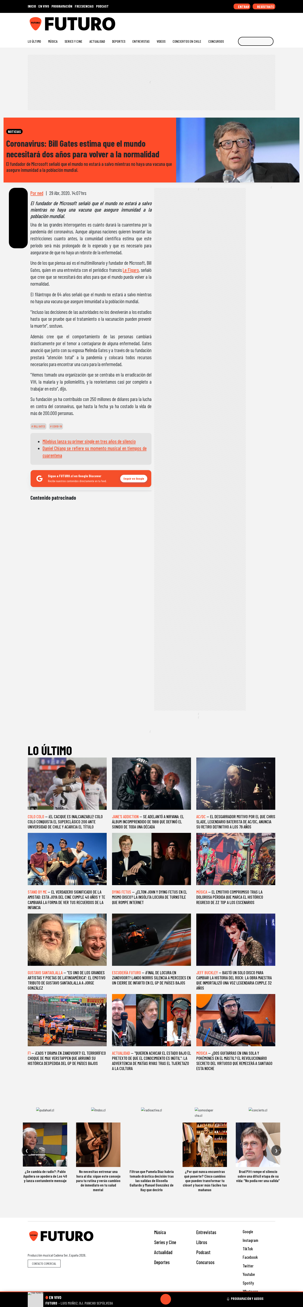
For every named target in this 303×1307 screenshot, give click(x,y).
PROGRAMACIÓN (61, 6)
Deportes (118, 41)
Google (247, 1231)
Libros (201, 1242)
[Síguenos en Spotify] (266, 22)
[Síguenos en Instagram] (230, 22)
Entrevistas (141, 41)
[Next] (187, 1299)
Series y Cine (73, 41)
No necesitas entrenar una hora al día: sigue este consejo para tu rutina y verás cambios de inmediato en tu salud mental (98, 1180)
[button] (151, 1291)
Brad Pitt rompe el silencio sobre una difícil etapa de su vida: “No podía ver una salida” (258, 1176)
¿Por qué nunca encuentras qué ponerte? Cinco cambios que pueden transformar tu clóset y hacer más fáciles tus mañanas (205, 1180)
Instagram (250, 1240)
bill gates (39, 426)
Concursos (216, 41)
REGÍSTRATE (265, 6)
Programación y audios (247, 1299)
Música (52, 41)
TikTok (247, 1248)
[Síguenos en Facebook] (245, 22)
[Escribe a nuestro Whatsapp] (273, 22)
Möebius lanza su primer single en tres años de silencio (89, 441)
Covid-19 (57, 426)
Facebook (250, 1257)
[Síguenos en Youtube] (259, 22)
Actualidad (97, 41)
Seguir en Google (133, 478)
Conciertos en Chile (187, 41)
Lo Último (34, 41)
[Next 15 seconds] (176, 1299)
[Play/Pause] (165, 1299)
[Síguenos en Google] (223, 22)
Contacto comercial (44, 1263)
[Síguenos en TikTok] (238, 22)
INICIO (32, 6)
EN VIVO (43, 6)
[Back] (144, 1299)
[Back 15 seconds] (155, 1299)
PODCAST (102, 6)
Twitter (248, 1265)
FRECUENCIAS (84, 6)
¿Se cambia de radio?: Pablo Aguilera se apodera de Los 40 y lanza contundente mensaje (45, 1176)
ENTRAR (243, 6)
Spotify (248, 1282)
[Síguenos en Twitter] (252, 22)
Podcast (203, 1252)
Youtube (248, 1274)
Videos (161, 41)
